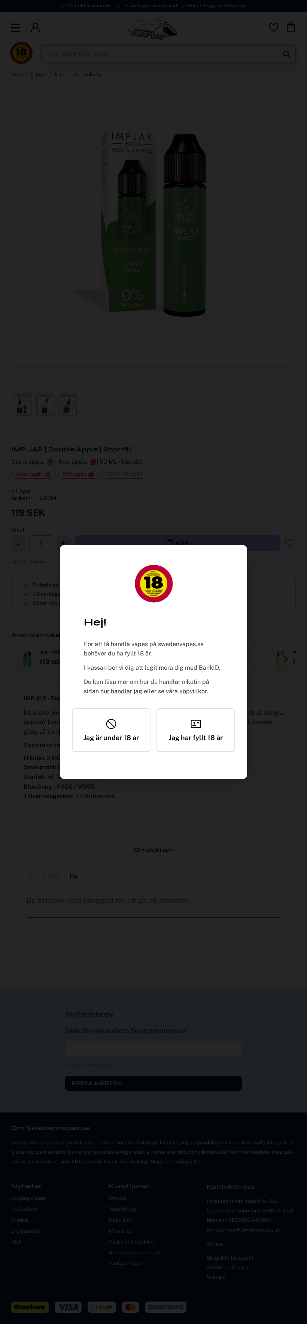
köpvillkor (193, 691)
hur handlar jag (121, 691)
